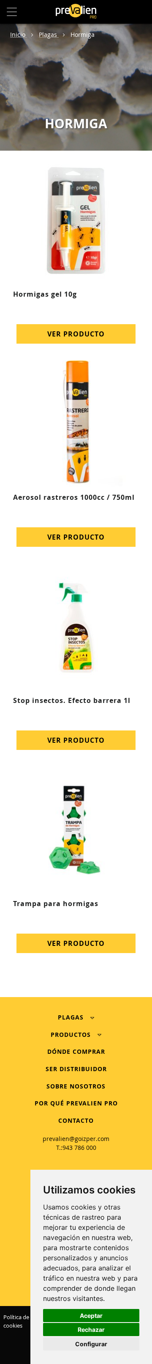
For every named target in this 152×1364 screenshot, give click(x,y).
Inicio (18, 34)
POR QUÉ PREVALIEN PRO (76, 1103)
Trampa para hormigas (55, 903)
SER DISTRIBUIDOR (76, 1069)
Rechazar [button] (91, 1329)
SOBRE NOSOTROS (76, 1086)
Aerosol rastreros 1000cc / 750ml (74, 497)
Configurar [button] (91, 1343)
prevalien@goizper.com (76, 1139)
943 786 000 (79, 1148)
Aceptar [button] (91, 1315)
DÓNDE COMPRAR (76, 1051)
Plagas (49, 34)
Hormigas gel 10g (45, 294)
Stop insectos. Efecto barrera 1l (71, 700)
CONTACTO (76, 1120)
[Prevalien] (76, 12)
